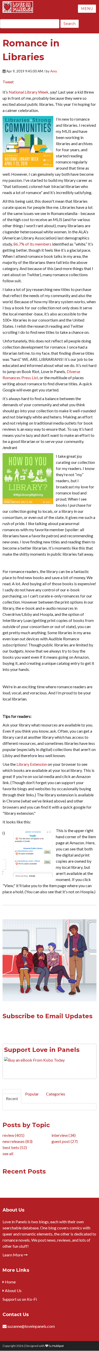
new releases (17, 1141)
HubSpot (58, 1346)
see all (8, 1153)
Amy (53, 71)
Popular (32, 1093)
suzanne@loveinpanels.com (31, 1326)
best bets (15, 1147)
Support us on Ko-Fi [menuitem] (20, 1299)
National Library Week (28, 92)
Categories (55, 1093)
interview (64, 1135)
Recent (12, 1098)
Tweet (8, 81)
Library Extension (31, 764)
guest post (65, 1141)
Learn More (13, 1254)
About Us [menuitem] (13, 1290)
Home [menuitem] (10, 1281)
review (13, 1135)
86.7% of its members (32, 243)
